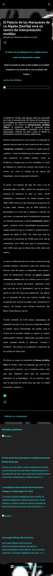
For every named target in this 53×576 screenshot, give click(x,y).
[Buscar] (49, 4)
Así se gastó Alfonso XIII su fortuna (17, 538)
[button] (5, 43)
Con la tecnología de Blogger (28, 566)
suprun (33, 572)
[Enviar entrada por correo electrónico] (5, 396)
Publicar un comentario (15, 416)
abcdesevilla (8, 80)
